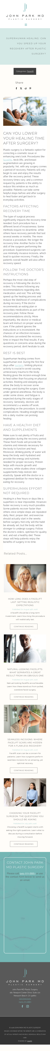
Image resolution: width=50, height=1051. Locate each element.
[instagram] (27, 1006)
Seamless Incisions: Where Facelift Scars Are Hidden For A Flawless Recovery (25, 742)
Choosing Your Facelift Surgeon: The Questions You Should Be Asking (25, 816)
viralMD (29, 1041)
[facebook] (22, 1006)
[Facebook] (16, 88)
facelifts (7, 159)
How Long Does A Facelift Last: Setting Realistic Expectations (25, 602)
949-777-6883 (27, 873)
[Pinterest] (30, 88)
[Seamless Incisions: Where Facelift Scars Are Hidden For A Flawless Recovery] (25, 719)
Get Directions (25, 999)
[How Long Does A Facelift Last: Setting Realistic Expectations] (25, 578)
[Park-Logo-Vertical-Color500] (25, 3)
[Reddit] (25, 88)
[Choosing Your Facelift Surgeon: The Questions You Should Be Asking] (25, 792)
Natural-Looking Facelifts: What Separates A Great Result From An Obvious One (25, 672)
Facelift (30, 71)
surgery (19, 365)
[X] (21, 88)
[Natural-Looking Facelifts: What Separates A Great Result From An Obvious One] (25, 648)
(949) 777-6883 (25, 1002)
